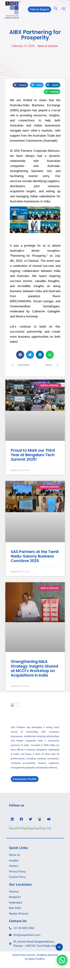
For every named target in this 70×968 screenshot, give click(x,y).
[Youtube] (49, 819)
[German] (24, 828)
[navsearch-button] (55, 9)
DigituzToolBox (36, 958)
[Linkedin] (12, 819)
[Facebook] (21, 819)
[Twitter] (30, 819)
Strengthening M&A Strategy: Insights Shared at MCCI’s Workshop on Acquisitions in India (34, 668)
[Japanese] (30, 828)
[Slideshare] (39, 819)
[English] (12, 828)
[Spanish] (36, 828)
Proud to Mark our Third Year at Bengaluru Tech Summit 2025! (33, 455)
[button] (20, 85)
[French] (18, 828)
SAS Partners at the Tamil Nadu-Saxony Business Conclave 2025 (35, 556)
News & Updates (48, 46)
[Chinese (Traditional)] (45, 828)
